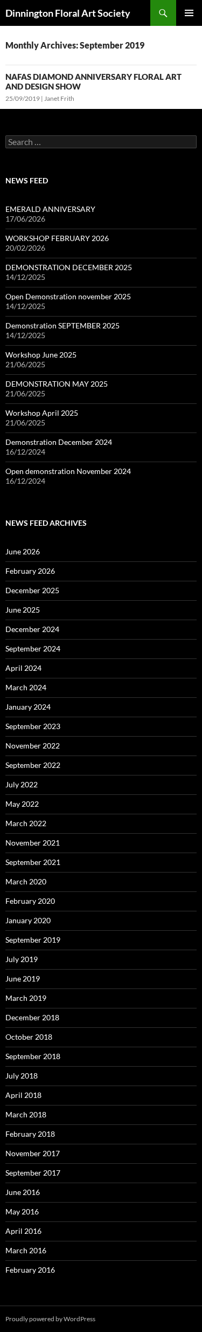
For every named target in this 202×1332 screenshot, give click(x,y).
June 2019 (22, 978)
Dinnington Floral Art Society (67, 13)
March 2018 (25, 1114)
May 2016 (22, 1211)
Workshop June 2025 (40, 354)
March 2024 (25, 687)
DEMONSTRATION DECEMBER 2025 (68, 267)
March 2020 (25, 881)
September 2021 (32, 862)
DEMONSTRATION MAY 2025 (56, 383)
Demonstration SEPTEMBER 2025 (62, 325)
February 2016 (30, 1269)
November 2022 (32, 745)
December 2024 (32, 629)
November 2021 (32, 842)
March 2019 (25, 998)
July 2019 (21, 959)
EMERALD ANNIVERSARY (50, 209)
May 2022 (22, 803)
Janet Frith (59, 98)
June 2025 (22, 609)
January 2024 (28, 706)
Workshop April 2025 (41, 412)
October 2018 (28, 1036)
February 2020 (30, 900)
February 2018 (30, 1133)
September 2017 (32, 1172)
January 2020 (28, 920)
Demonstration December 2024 (58, 442)
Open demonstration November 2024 (68, 471)
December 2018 (32, 1017)
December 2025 (32, 590)
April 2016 (23, 1230)
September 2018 (32, 1056)
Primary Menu (189, 13)
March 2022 (25, 823)
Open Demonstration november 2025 (68, 296)
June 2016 (22, 1192)
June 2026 (22, 551)
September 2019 (32, 939)
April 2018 (23, 1095)
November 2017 (32, 1153)
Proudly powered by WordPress (50, 1319)
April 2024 (23, 667)
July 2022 (21, 784)
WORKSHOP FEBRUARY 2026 (57, 238)
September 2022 (32, 765)
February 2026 (30, 570)
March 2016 (25, 1250)
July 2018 (21, 1075)
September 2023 (32, 726)
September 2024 (32, 648)
